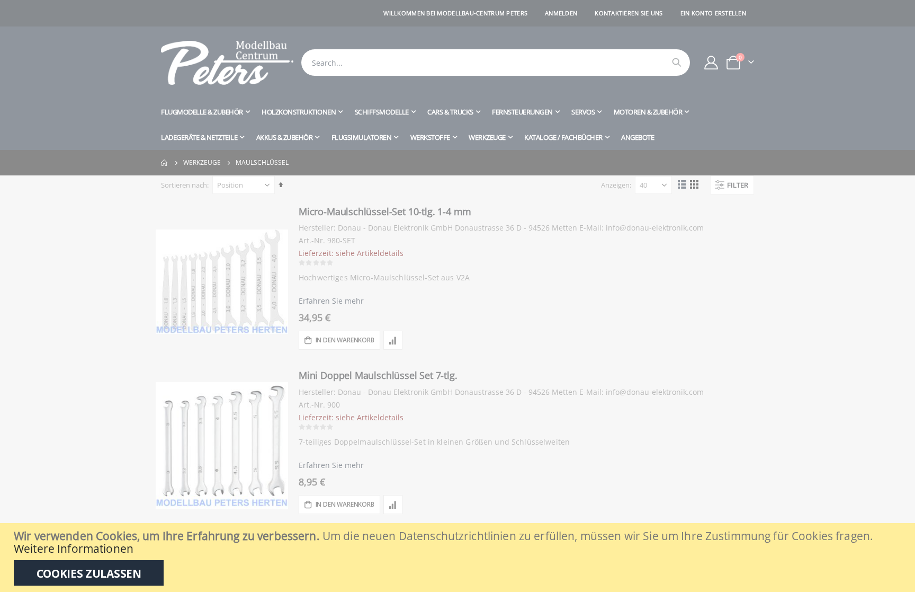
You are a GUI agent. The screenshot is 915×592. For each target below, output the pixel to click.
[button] (392, 340)
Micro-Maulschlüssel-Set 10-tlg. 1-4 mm (385, 211)
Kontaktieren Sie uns (629, 13)
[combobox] (495, 62)
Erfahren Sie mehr (331, 301)
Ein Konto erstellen (713, 13)
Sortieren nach (184, 185)
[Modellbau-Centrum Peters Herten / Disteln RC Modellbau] (227, 63)
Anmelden (561, 13)
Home (164, 162)
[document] (459, 557)
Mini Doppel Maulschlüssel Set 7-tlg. (378, 375)
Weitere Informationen (73, 548)
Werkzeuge (202, 163)
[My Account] (711, 62)
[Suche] (677, 62)
